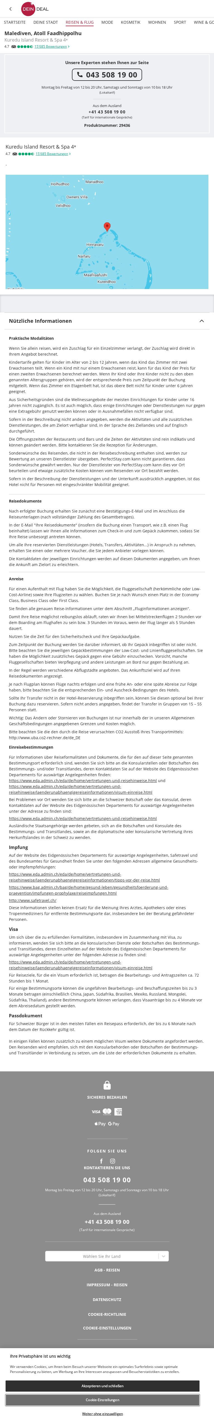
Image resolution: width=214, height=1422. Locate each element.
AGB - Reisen (107, 1270)
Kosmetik (130, 22)
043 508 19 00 (111, 74)
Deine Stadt (45, 22)
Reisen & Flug (80, 22)
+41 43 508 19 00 (107, 112)
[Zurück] (11, 9)
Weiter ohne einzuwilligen (102, 1413)
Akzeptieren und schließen (102, 1386)
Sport (180, 22)
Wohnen (157, 22)
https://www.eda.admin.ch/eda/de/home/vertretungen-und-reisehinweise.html (83, 780)
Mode (107, 22)
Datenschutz (107, 1299)
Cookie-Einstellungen (107, 1328)
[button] (107, 320)
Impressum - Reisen (107, 1284)
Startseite (15, 22)
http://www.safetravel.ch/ (32, 900)
